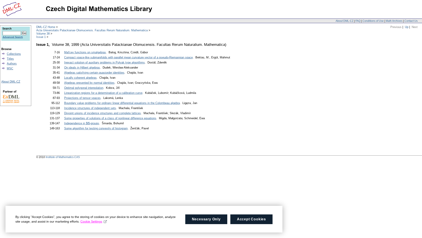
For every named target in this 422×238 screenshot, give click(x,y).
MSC (10, 68)
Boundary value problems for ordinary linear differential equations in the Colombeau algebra (122, 103)
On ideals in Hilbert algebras (82, 67)
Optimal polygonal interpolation (83, 87)
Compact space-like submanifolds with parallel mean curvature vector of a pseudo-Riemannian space (128, 57)
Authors (12, 63)
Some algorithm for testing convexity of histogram (96, 128)
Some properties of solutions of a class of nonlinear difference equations (110, 118)
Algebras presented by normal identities (89, 82)
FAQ (357, 20)
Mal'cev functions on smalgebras (85, 52)
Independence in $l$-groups (81, 123)
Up (406, 27)
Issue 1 (41, 37)
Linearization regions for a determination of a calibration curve (103, 93)
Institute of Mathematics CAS (63, 157)
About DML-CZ (344, 20)
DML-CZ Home (45, 27)
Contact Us (411, 20)
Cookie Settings (91, 221)
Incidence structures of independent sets (90, 108)
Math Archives (394, 20)
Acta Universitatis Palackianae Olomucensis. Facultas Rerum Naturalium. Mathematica (92, 30)
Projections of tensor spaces (82, 98)
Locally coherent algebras (80, 77)
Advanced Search (13, 37)
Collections (14, 54)
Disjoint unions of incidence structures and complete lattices (102, 113)
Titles (10, 58)
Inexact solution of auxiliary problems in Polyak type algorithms (104, 62)
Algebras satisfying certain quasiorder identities (94, 72)
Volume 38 (43, 33)
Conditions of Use (373, 20)
